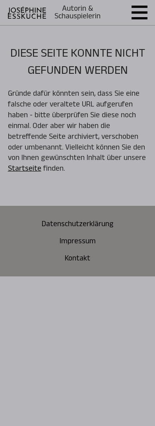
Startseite (24, 168)
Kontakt (77, 258)
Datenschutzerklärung (78, 224)
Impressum (78, 241)
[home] (27, 12)
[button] (139, 12)
